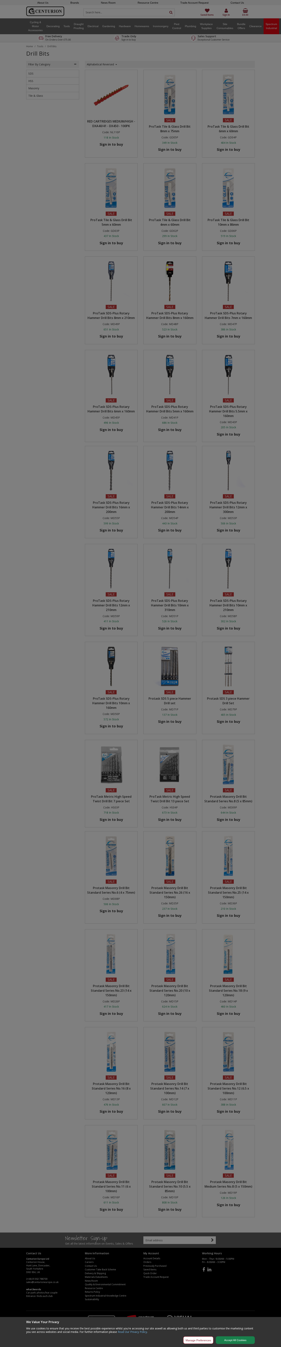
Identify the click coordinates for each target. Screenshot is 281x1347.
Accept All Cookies (235, 1340)
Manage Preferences (198, 1340)
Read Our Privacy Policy (132, 1332)
